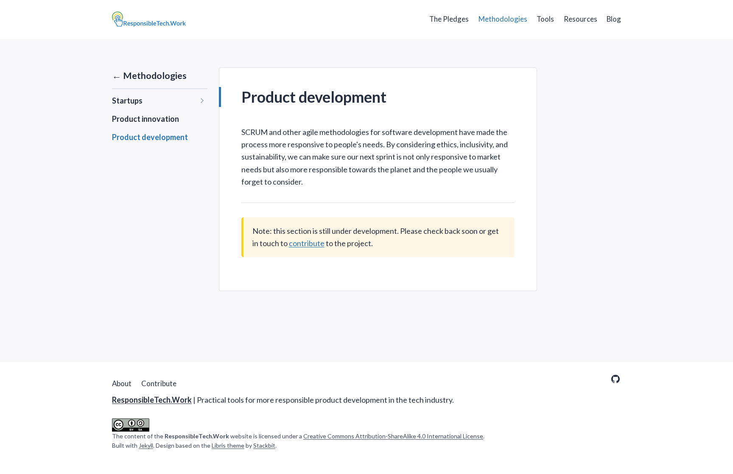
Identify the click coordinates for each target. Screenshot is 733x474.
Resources (580, 18)
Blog (614, 18)
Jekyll (146, 445)
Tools (545, 18)
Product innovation (145, 118)
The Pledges (449, 18)
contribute (307, 243)
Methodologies (502, 18)
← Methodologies (149, 75)
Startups (127, 100)
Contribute (158, 383)
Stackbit (264, 445)
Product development (150, 137)
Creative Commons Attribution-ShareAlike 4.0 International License (393, 436)
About (121, 383)
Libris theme (228, 445)
